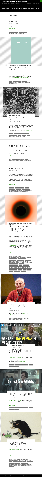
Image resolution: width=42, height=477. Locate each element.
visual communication (21, 465)
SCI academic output (12, 223)
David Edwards (21, 460)
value (30, 160)
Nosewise (28, 6)
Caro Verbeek (24, 81)
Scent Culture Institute (5, 8)
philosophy (11, 319)
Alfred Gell (11, 159)
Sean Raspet (24, 268)
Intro (18, 6)
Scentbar (11, 268)
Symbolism (26, 160)
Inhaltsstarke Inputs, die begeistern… (10, 6)
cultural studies (15, 318)
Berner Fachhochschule (13, 258)
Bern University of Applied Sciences (15, 257)
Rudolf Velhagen (22, 266)
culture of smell (21, 159)
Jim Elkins (21, 32)
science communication (17, 268)
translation (23, 271)
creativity (28, 82)
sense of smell (18, 136)
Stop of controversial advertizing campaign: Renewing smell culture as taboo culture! (20, 350)
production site (20, 33)
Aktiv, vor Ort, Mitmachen (19, 3)
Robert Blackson (12, 136)
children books (12, 460)
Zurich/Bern (37, 8)
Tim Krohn (11, 271)
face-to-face (25, 190)
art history (11, 32)
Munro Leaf (23, 450)
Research (17, 266)
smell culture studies (19, 160)
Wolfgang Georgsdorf (13, 83)
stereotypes (12, 366)
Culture (3, 6)
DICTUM (10, 19)
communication (18, 189)
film (30, 460)
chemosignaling (12, 189)
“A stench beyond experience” (17, 118)
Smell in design (16, 168)
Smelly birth (14, 21)
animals (14, 459)
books (11, 81)
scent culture (20, 191)
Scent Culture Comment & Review (22, 65)
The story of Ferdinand (13, 465)
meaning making (12, 160)
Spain (29, 464)
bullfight (26, 459)
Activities (12, 3)
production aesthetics (13, 33)
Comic (17, 460)
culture (27, 261)
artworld (16, 32)
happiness (15, 461)
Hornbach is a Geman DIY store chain (15, 357)
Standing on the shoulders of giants (16, 8)
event (21, 262)
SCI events (26, 223)
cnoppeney (16, 23)
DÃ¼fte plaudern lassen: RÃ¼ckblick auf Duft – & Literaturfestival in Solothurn (20, 229)
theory (21, 319)
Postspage (33, 6)
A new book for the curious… (18, 68)
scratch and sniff (12, 464)
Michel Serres (27, 318)
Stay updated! (25, 8)
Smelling (26, 464)
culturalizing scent (21, 261)
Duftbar (17, 262)
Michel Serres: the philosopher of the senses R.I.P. (21, 307)
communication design (26, 189)
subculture (16, 366)
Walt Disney (11, 466)
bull (22, 459)
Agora (11, 256)
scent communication (13, 191)
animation (19, 459)
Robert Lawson (13, 451)
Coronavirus (12, 190)
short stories (30, 268)
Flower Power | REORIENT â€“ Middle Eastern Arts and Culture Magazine (11, 475)
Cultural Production (36, 3)
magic (26, 159)
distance (20, 190)
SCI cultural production (20, 223)
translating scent (17, 271)
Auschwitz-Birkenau (12, 128)
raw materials (12, 266)
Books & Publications (12, 65)
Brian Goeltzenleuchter (17, 81)
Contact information (28, 3)
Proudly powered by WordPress (26, 475)
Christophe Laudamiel (21, 82)
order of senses (30, 461)
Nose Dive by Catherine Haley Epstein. (15, 77)
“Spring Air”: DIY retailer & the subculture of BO (20, 395)
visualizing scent (29, 465)
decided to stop (20, 358)
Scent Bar (28, 266)
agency (11, 459)
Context (16, 159)
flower (11, 461)
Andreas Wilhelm (16, 256)
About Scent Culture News (6, 3)
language (25, 262)
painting (25, 32)
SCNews (29, 65)
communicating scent (13, 261)
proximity (30, 190)
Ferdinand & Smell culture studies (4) (17, 444)
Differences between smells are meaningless (19, 145)
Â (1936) (14, 449)
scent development (27, 267)
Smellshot (22, 345)
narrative (24, 461)
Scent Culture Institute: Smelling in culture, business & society (14, 1)
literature (29, 262)
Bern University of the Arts (26, 257)
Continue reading (12, 28)
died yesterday (25, 313)
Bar (20, 256)
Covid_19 (16, 190)
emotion (26, 460)
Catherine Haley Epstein (13, 82)
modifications (21, 263)
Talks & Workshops (31, 8)
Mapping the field (23, 6)
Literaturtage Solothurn (14, 263)
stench (23, 136)
